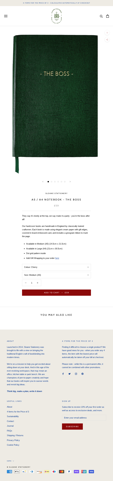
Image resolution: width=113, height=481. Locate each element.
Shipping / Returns (15, 435)
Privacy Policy (13, 440)
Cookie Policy (13, 445)
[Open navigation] (5, 16)
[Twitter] (69, 373)
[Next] (70, 181)
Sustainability (13, 416)
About (9, 407)
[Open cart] (107, 16)
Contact (10, 421)
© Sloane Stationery (18, 467)
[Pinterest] (82, 373)
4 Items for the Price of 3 (18, 411)
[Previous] (42, 181)
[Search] (101, 16)
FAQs (9, 431)
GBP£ (9, 461)
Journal (10, 426)
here (57, 258)
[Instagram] (76, 373)
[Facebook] (63, 373)
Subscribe (72, 427)
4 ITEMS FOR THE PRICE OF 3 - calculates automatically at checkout (56, 3)
